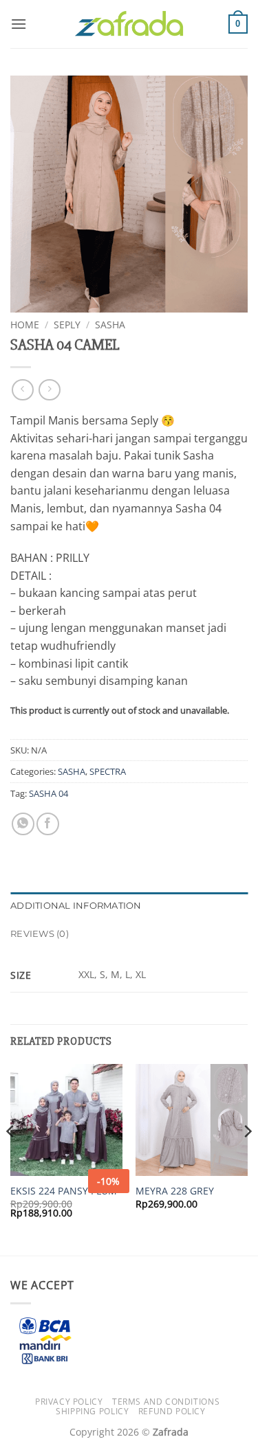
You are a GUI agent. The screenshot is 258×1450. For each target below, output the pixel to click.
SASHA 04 (48, 793)
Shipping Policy (92, 1411)
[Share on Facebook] (47, 824)
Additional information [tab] (76, 905)
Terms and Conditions (165, 1401)
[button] (18, 24)
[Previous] (11, 1159)
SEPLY (67, 324)
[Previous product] (49, 389)
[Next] (247, 1159)
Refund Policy (172, 1411)
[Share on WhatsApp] (23, 824)
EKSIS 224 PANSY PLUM (63, 1191)
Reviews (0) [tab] (39, 934)
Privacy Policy (69, 1401)
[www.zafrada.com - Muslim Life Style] (129, 24)
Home (24, 324)
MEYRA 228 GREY (175, 1191)
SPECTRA (107, 771)
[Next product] (22, 389)
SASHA (110, 324)
